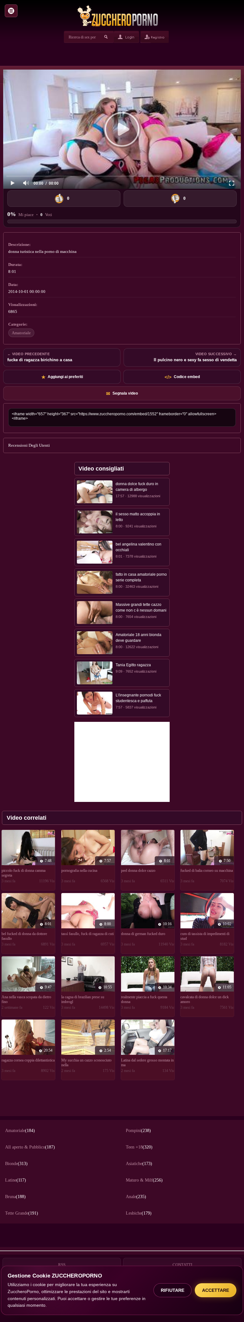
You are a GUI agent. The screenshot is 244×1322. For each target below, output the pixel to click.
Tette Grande (21, 1213)
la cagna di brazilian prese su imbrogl (82, 999)
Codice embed (182, 377)
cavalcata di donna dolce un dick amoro (204, 999)
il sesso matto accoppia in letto (138, 517)
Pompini (138, 1130)
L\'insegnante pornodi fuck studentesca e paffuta (138, 698)
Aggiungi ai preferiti (62, 377)
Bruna (15, 1196)
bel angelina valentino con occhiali (138, 547)
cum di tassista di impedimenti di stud (204, 936)
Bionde (16, 1163)
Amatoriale (21, 332)
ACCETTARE (215, 1290)
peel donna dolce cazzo (138, 870)
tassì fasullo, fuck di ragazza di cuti (87, 934)
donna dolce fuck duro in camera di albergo (137, 487)
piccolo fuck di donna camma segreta (23, 873)
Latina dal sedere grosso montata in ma (147, 1062)
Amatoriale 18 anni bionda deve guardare (138, 638)
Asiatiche (139, 1163)
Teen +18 (139, 1147)
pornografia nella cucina (79, 870)
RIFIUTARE (172, 1290)
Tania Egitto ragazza (133, 665)
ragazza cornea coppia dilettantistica (28, 1060)
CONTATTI (182, 1264)
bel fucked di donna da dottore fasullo (24, 936)
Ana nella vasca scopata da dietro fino (26, 999)
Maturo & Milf (144, 1180)
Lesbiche (139, 1213)
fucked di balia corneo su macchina (206, 870)
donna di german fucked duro (143, 934)
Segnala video (122, 393)
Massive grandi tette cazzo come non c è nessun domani (141, 607)
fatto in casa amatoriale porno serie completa (141, 577)
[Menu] (11, 10)
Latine (15, 1180)
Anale (136, 1196)
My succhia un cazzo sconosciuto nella (86, 1062)
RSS (61, 1264)
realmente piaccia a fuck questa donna (144, 999)
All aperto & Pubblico (30, 1147)
